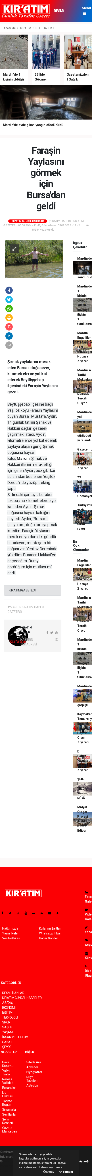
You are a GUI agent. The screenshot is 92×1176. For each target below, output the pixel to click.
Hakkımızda (10, 928)
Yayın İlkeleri (10, 933)
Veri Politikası (11, 938)
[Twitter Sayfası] (11, 913)
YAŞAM (7, 1032)
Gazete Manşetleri (9, 1129)
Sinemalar (9, 1109)
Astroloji (32, 1085)
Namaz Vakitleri (7, 1081)
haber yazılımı (12, 1161)
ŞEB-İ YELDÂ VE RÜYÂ (82, 788)
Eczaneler (9, 1087)
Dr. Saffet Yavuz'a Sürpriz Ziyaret (82, 761)
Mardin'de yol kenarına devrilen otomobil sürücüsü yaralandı (84, 426)
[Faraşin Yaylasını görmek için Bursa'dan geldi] (34, 258)
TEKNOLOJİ (10, 1017)
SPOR (6, 1022)
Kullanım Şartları (50, 928)
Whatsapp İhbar (50, 933)
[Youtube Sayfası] (28, 913)
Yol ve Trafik (6, 1072)
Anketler (32, 1067)
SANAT (7, 1042)
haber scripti (8, 1166)
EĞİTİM (7, 1012)
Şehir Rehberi (7, 1121)
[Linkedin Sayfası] (35, 913)
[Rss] (43, 913)
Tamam (67, 1171)
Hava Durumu (7, 1064)
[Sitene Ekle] (59, 913)
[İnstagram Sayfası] (20, 913)
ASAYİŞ (7, 1002)
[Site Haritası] (51, 913)
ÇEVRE (7, 1047)
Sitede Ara (33, 1062)
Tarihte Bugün (7, 1102)
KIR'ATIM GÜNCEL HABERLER (38, 28)
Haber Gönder (48, 938)
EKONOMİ (9, 1007)
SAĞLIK (7, 1027)
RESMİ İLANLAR (61, 13)
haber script (8, 1170)
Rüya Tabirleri (31, 1078)
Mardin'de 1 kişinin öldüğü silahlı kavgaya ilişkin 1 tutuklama (84, 305)
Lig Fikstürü (7, 1094)
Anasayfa (10, 28)
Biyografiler (34, 1072)
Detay (50, 1171)
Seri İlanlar (9, 1114)
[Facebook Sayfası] (4, 913)
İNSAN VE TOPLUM (15, 1037)
